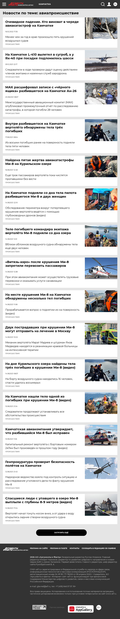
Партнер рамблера (57, 607)
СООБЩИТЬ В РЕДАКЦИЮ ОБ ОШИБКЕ (99, 548)
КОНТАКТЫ (74, 548)
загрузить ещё (61, 533)
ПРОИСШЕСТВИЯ (12, 44)
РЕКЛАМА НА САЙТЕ (39, 548)
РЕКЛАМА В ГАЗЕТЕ (58, 548)
